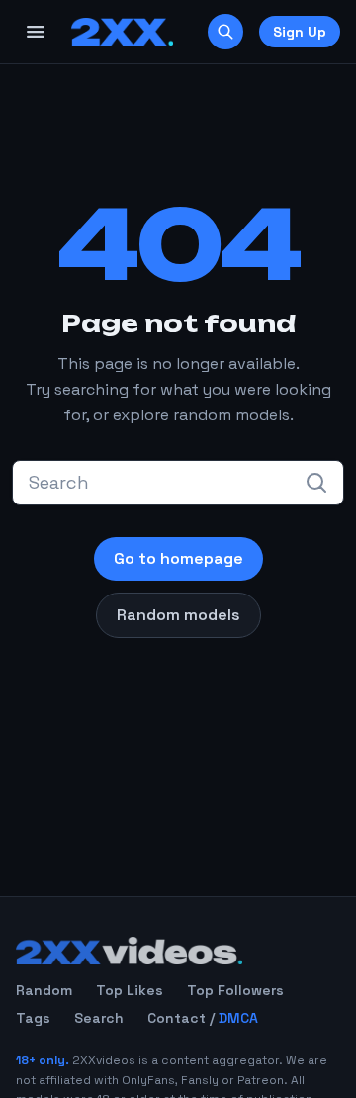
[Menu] (35, 31)
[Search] (225, 31)
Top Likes (129, 990)
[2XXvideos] (122, 32)
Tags (33, 1018)
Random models (178, 614)
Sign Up (299, 32)
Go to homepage (178, 558)
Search (99, 1018)
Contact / (202, 1018)
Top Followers (235, 990)
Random (44, 990)
